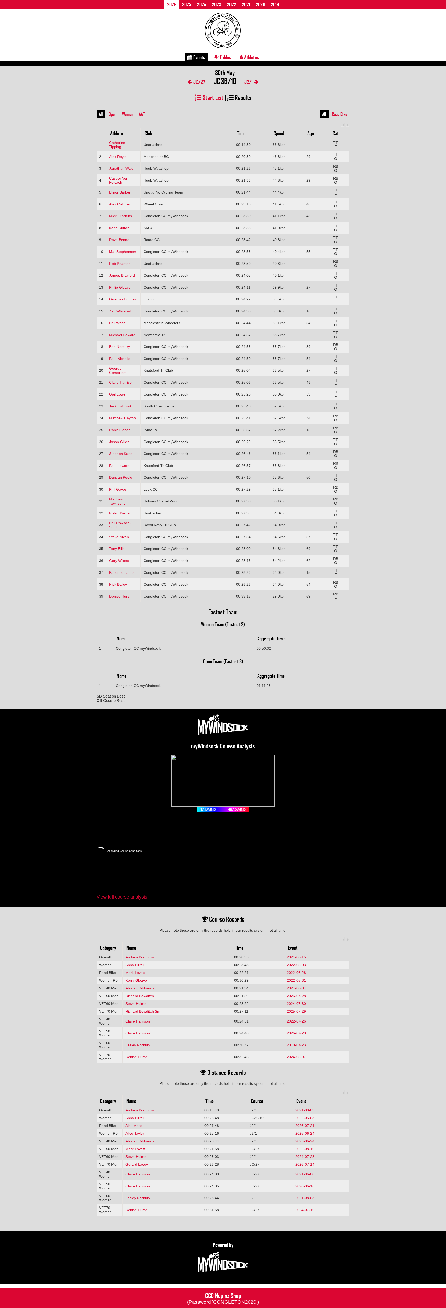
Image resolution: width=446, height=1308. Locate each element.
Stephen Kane (120, 454)
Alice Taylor (134, 1133)
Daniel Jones (119, 430)
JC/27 (198, 82)
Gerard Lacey (136, 1164)
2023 (216, 4)
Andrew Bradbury (139, 957)
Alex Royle (117, 156)
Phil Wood (117, 323)
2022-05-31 (296, 980)
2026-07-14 (304, 1164)
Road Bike (339, 114)
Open (112, 114)
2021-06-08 (304, 1174)
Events (198, 57)
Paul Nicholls (119, 359)
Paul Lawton (119, 465)
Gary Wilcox (119, 561)
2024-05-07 (296, 1057)
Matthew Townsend (117, 501)
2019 (275, 4)
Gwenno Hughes (123, 299)
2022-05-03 (296, 965)
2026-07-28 (296, 996)
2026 (171, 4)
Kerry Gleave (136, 980)
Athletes (251, 57)
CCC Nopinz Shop (223, 1298)
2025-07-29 (296, 1011)
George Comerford (118, 370)
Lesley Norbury (137, 1045)
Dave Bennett (120, 240)
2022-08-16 (304, 1149)
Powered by (223, 1245)
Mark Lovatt (135, 973)
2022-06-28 (296, 973)
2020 (260, 4)
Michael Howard (122, 335)
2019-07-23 (296, 1045)
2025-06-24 (304, 1133)
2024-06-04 (296, 988)
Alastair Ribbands (139, 988)
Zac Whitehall (120, 311)
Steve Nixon (119, 537)
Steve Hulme (135, 1004)
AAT (142, 114)
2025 (186, 4)
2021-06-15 (296, 957)
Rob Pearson (120, 263)
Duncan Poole (120, 477)
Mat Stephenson (122, 252)
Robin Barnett (120, 513)
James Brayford (122, 275)
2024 (201, 4)
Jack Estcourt (120, 406)
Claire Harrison (121, 382)
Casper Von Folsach (118, 180)
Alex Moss (133, 1126)
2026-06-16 (304, 1186)
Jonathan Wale (121, 168)
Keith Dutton (119, 228)
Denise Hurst (119, 596)
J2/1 (249, 82)
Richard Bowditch (139, 996)
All (101, 114)
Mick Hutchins (120, 216)
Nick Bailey (118, 584)
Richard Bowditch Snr (143, 1011)
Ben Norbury (119, 347)
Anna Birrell (134, 965)
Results (242, 97)
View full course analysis (122, 897)
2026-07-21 (304, 1126)
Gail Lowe (117, 394)
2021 (246, 4)
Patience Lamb (121, 572)
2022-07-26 (296, 1021)
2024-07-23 (304, 1157)
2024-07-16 (304, 1210)
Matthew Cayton (122, 418)
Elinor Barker (119, 192)
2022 (231, 4)
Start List (212, 97)
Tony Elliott (118, 549)
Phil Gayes (118, 489)
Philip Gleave (120, 287)
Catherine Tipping (117, 145)
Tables (225, 57)
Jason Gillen (119, 442)
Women (127, 114)
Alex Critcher (119, 204)
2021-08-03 (304, 1110)
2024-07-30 (296, 1004)
